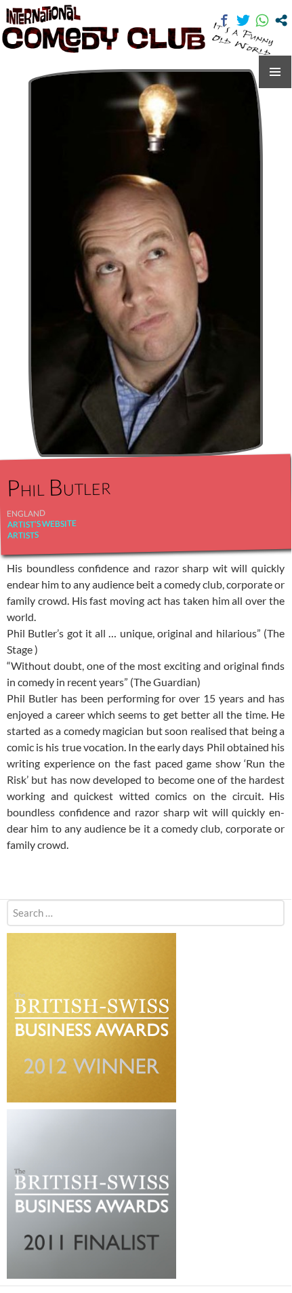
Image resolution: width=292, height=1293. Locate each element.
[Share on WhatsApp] (262, 20)
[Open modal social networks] (281, 20)
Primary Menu (275, 72)
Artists (23, 535)
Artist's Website (41, 524)
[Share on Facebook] (224, 20)
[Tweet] (243, 20)
